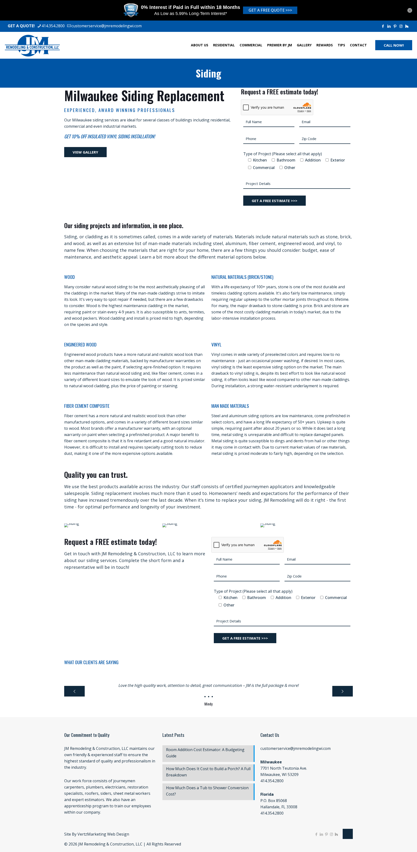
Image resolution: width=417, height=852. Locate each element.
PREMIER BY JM (279, 45)
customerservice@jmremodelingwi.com (106, 25)
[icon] (406, 26)
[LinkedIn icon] (389, 26)
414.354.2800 (53, 25)
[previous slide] (74, 691)
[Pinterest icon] (395, 26)
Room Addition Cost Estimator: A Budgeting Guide (205, 753)
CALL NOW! (394, 45)
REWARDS (324, 45)
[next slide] (342, 691)
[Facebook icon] (383, 26)
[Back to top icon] (348, 834)
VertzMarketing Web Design (103, 834)
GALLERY (304, 45)
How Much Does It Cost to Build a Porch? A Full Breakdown (208, 772)
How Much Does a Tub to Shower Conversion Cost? (207, 791)
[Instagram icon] (401, 26)
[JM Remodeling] (32, 45)
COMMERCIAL (251, 45)
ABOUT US (199, 45)
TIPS (341, 45)
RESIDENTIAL (224, 45)
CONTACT (358, 45)
